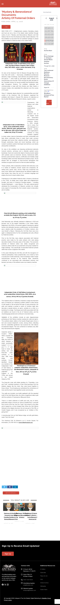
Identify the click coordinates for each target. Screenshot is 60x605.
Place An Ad (43, 576)
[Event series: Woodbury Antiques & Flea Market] (48, 91)
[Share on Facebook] (9, 487)
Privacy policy (8, 600)
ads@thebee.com (28, 585)
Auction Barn (48, 50)
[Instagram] (8, 585)
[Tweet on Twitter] (4, 487)
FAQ (41, 579)
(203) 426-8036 (28, 579)
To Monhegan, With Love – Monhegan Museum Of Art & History (21, 515)
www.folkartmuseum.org (25, 422)
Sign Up (8, 554)
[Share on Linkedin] (15, 487)
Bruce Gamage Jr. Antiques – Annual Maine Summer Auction (49, 59)
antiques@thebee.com (29, 590)
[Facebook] (3, 585)
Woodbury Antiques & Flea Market (49, 95)
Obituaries (43, 586)
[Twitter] (5, 585)
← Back (6, 26)
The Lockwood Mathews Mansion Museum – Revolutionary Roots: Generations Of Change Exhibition (49, 77)
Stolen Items (43, 589)
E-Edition (42, 569)
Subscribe (43, 572)
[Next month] (57, 18)
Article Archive (44, 583)
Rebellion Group (46, 598)
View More (49, 102)
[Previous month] (46, 18)
